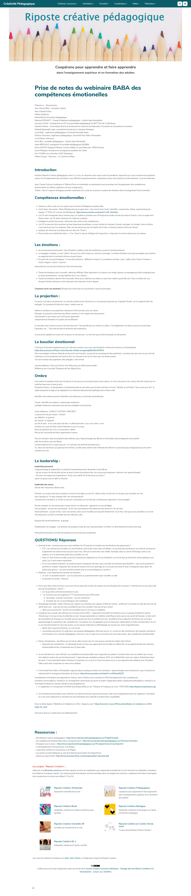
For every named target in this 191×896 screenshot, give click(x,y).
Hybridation (88, 3)
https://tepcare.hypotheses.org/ (142, 686)
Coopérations (120, 3)
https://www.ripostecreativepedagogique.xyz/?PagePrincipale (92, 738)
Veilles (135, 3)
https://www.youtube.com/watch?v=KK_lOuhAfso (97, 212)
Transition (103, 3)
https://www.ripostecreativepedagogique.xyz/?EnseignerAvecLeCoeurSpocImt (90, 744)
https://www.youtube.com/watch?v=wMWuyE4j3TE (102, 673)
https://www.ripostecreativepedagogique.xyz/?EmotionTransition (110, 741)
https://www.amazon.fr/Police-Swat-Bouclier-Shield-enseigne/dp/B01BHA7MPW (69, 350)
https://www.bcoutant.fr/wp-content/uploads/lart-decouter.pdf (82, 756)
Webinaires (149, 3)
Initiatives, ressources (67, 3)
